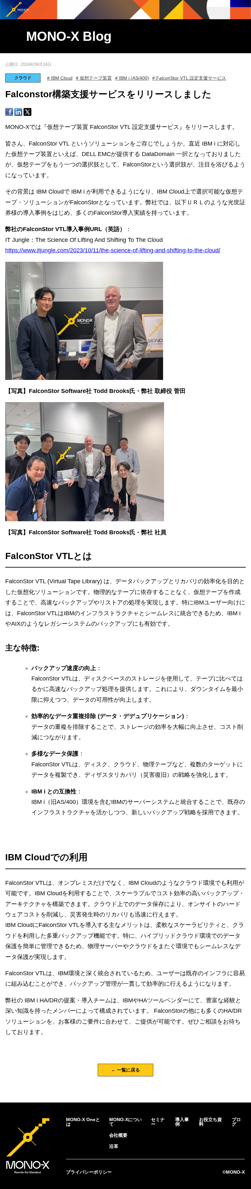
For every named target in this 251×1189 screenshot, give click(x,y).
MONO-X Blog (68, 36)
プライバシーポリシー (89, 1172)
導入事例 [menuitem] (182, 1122)
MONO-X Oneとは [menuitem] (83, 1122)
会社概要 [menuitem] (118, 1135)
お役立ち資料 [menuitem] (210, 1122)
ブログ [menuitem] (236, 1122)
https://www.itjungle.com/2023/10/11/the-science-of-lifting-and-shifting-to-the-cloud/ (112, 250)
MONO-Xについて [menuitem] (125, 1122)
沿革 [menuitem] (113, 1146)
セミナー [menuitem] (158, 1122)
